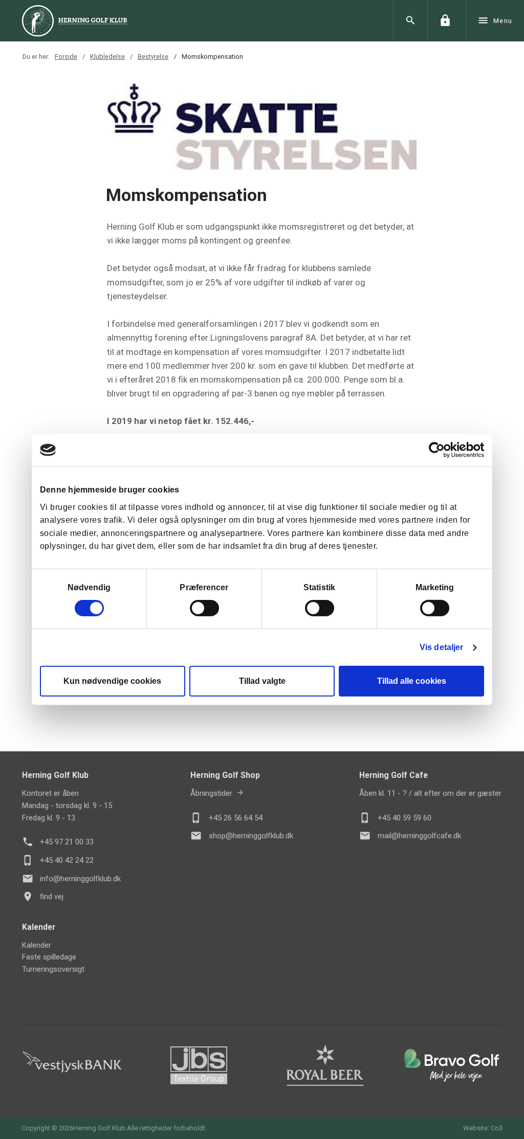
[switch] (204, 608)
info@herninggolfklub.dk (80, 878)
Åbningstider (211, 793)
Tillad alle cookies (411, 681)
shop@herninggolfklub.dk (251, 835)
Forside (66, 56)
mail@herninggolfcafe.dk (419, 835)
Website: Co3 (483, 1128)
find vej (51, 896)
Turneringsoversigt (53, 969)
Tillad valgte (262, 681)
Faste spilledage (49, 957)
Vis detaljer (441, 647)
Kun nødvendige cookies (112, 681)
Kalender (36, 945)
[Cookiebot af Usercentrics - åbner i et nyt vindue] (439, 450)
